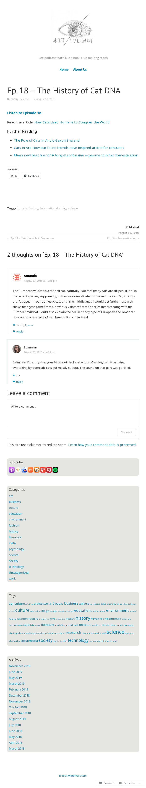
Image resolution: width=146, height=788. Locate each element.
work (12, 578)
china (119, 604)
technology (16, 567)
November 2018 (19, 701)
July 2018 (15, 725)
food (31, 619)
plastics (12, 633)
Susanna (30, 347)
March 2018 (17, 748)
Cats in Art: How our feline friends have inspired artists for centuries (69, 147)
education (15, 513)
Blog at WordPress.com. (73, 775)
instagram (126, 619)
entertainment (98, 611)
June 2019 (15, 672)
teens (92, 641)
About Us (80, 69)
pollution (20, 633)
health (70, 619)
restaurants (87, 633)
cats (24, 208)
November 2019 (19, 666)
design (45, 610)
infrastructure (113, 618)
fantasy (133, 611)
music (121, 625)
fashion (14, 525)
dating (38, 611)
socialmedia (29, 641)
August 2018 (17, 719)
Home (64, 69)
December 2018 (19, 695)
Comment (126, 432)
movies (114, 625)
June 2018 (15, 731)
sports (56, 641)
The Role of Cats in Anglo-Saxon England (47, 140)
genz (52, 618)
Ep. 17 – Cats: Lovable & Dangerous (30, 238)
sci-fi (104, 633)
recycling (40, 633)
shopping (129, 633)
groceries (60, 619)
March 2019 (17, 684)
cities (124, 604)
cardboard (95, 604)
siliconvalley (14, 641)
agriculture (17, 603)
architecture (41, 603)
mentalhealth (72, 625)
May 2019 (15, 678)
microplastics (93, 625)
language (36, 625)
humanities (97, 618)
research (73, 632)
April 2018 (15, 743)
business (15, 502)
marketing (60, 625)
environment (17, 519)
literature (15, 537)
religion (61, 633)
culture (13, 508)
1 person (29, 325)
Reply (19, 331)
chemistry (111, 604)
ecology (70, 611)
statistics (63, 641)
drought (53, 611)
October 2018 (18, 707)
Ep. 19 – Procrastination (121, 238)
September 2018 (20, 713)
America (29, 604)
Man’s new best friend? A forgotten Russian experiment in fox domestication (76, 155)
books (59, 603)
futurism (40, 619)
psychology (16, 549)
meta (12, 543)
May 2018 (15, 737)
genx (47, 619)
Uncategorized (18, 573)
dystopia (62, 611)
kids (30, 625)
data (32, 611)
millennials (105, 625)
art (11, 496)
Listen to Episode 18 (24, 113)
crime (12, 611)
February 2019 (18, 689)
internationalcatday (53, 208)
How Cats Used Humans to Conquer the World (72, 122)
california (84, 603)
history (15, 99)
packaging (129, 625)
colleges (131, 604)
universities (100, 641)
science (24, 99)
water (109, 641)
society (13, 561)
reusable (97, 633)
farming (12, 619)
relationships (51, 633)
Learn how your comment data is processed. (102, 445)
